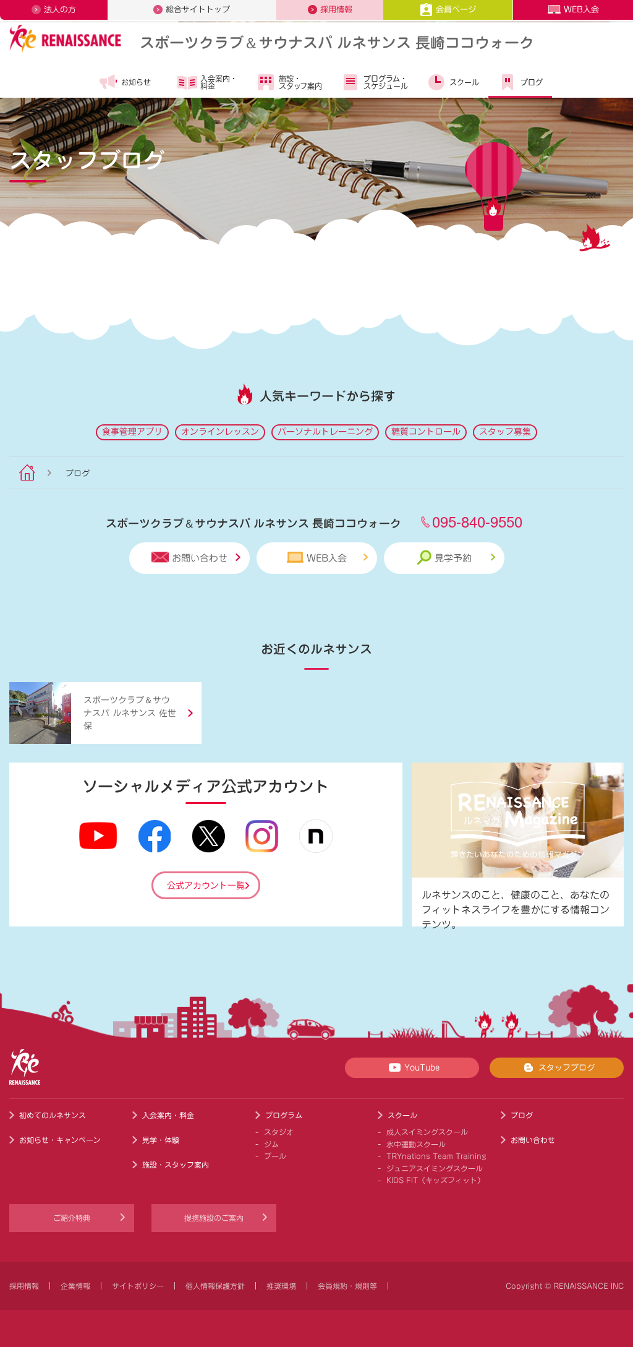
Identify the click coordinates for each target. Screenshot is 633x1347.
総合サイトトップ (198, 10)
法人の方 (60, 10)
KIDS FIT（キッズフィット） (435, 1180)
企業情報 (75, 1285)
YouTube (422, 1068)
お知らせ (136, 82)
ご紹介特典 (71, 1217)
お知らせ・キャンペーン (60, 1140)
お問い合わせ (199, 558)
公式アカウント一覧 (206, 885)
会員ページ (456, 10)
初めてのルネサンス (52, 1115)
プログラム (283, 1115)
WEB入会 (581, 10)
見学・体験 (160, 1140)
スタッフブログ (566, 1068)
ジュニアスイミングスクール (434, 1168)
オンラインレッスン (220, 431)
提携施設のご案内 (214, 1217)
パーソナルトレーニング (325, 431)
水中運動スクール (416, 1144)
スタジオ (279, 1131)
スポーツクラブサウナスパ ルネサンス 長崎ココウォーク (337, 42)
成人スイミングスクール (427, 1131)
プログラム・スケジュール (385, 82)
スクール (464, 82)
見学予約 (453, 558)
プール (275, 1156)
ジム (271, 1144)
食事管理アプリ (132, 431)
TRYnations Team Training (436, 1156)
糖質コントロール (426, 431)
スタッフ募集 (505, 431)
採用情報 (336, 10)
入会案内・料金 (218, 82)
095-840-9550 (477, 521)
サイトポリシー (138, 1285)
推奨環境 (281, 1285)
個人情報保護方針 (215, 1285)
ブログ (531, 82)
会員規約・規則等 (347, 1285)
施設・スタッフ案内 (300, 82)
